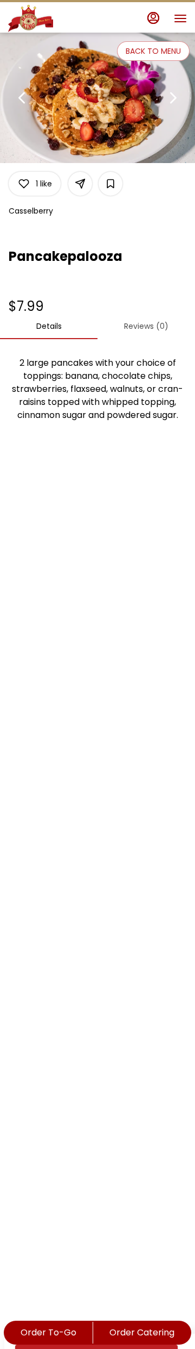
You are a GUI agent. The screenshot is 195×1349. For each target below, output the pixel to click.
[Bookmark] (110, 184)
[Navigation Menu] (180, 18)
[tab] (49, 326)
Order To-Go (48, 1332)
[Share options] (80, 184)
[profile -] (153, 17)
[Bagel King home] (57, 18)
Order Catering (141, 1332)
